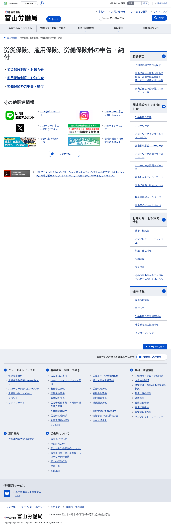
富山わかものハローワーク (149, 177)
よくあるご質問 (139, 11)
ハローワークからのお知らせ (23, 388)
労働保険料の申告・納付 (25, 86)
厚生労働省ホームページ (148, 197)
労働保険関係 (100, 388)
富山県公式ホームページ (148, 205)
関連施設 (55, 470)
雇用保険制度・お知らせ (25, 78)
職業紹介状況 (142, 402)
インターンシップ (144, 333)
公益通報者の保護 (60, 420)
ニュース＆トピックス (21, 370)
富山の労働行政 (59, 461)
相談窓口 (139, 56)
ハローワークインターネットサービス (149, 136)
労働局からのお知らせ (20, 393)
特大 (145, 3)
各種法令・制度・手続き (65, 370)
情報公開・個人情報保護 (105, 415)
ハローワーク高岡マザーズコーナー (149, 167)
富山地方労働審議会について (66, 448)
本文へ (101, 11)
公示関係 (55, 425)
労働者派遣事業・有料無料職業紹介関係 (66, 404)
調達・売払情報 (143, 250)
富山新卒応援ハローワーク (149, 145)
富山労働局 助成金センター (149, 187)
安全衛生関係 (58, 388)
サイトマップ (160, 11)
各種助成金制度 (59, 411)
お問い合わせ (118, 11)
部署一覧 (55, 466)
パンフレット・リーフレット (149, 241)
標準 (131, 3)
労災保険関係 (58, 393)
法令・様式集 (142, 230)
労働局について (60, 433)
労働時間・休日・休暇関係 (149, 375)
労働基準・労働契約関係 (105, 375)
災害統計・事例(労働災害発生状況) (150, 387)
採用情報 (139, 291)
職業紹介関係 (58, 398)
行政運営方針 (58, 443)
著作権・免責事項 (75, 507)
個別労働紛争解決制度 (104, 411)
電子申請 (139, 267)
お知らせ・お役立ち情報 (146, 220)
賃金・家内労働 (143, 393)
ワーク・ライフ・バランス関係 (66, 382)
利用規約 (55, 507)
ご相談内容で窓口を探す (148, 65)
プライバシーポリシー (33, 507)
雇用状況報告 (142, 407)
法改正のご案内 (59, 375)
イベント (13, 398)
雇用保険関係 (100, 393)
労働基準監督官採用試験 (148, 316)
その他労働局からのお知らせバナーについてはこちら (149, 277)
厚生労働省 (162, 3)
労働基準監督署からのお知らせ (23, 382)
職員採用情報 (142, 300)
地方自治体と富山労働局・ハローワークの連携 (66, 455)
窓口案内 (13, 433)
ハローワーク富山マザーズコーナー (149, 155)
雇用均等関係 (100, 398)
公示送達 (139, 258)
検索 (161, 17)
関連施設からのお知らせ (146, 106)
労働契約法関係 (59, 415)
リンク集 (11, 507)
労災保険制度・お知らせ (25, 69)
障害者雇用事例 (143, 412)
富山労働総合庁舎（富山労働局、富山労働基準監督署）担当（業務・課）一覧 (149, 77)
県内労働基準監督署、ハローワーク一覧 (149, 90)
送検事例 (139, 398)
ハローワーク (142, 125)
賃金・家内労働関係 (103, 380)
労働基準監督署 (143, 117)
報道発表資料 (15, 375)
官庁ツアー (141, 308)
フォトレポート (16, 402)
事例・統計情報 (144, 370)
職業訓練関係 (100, 402)
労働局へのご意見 (152, 357)
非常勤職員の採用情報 (146, 324)
